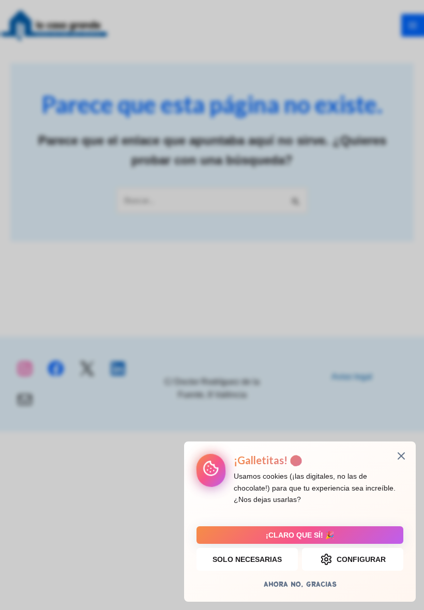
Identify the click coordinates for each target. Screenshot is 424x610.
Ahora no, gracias (300, 584)
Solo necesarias (247, 559)
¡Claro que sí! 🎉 (300, 535)
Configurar (361, 559)
